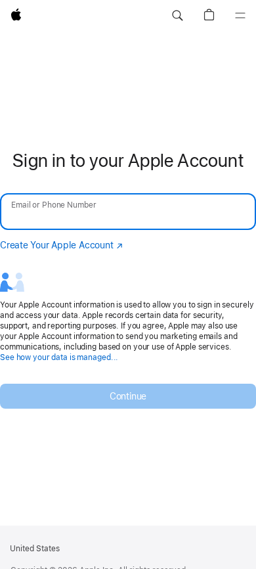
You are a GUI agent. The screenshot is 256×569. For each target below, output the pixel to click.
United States (35, 548)
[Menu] (240, 16)
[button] (177, 16)
